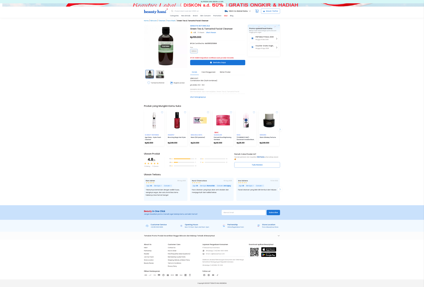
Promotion (217, 16)
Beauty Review (149, 263)
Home (146, 21)
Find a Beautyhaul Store (270, 227)
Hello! (146, 248)
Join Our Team (149, 257)
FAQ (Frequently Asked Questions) (179, 254)
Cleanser (161, 21)
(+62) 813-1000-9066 (221, 251)
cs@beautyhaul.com (217, 254)
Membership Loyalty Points (177, 257)
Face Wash (171, 21)
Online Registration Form (235, 227)
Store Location (149, 260)
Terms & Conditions (174, 263)
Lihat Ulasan (211, 32)
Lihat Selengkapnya (198, 97)
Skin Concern (205, 16)
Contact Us (171, 248)
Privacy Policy (172, 266)
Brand (195, 16)
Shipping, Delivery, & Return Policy (179, 260)
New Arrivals (185, 16)
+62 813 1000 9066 (157, 227)
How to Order (172, 251)
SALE (225, 16)
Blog (231, 16)
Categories (174, 16)
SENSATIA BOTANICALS (200, 26)
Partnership (147, 251)
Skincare (153, 21)
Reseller (146, 254)
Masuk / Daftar (272, 11)
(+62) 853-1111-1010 (216, 265)
